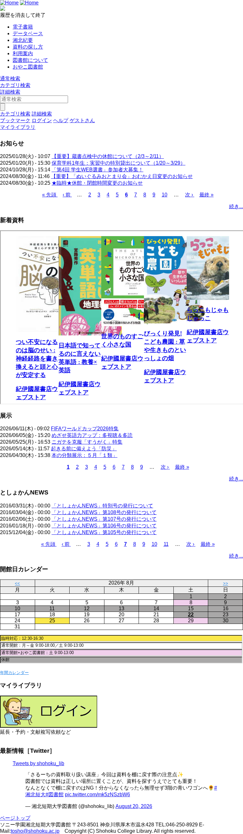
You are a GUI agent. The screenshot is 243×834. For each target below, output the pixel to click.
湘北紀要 (23, 40)
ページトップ (15, 818)
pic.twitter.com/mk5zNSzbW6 (97, 794)
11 (166, 544)
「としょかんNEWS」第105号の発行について (104, 532)
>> (225, 583)
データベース (28, 33)
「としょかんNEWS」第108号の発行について (104, 512)
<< (17, 583)
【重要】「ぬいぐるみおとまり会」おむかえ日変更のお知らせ (122, 176)
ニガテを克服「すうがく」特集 (87, 442)
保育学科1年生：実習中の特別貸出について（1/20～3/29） (118, 163)
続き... (236, 206)
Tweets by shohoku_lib (38, 763)
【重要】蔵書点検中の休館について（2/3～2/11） (108, 156)
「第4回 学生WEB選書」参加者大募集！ (97, 169)
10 (164, 194)
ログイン (42, 120)
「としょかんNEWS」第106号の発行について (104, 525)
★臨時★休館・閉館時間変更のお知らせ (97, 183)
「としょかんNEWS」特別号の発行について (102, 505)
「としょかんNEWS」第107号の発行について (104, 519)
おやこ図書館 (28, 67)
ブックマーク (15, 120)
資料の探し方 (28, 47)
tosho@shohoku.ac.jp (35, 831)
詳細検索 (10, 92)
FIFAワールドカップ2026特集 (85, 428)
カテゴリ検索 (15, 85)
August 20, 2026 (133, 806)
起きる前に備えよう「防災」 (84, 448)
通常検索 (10, 78)
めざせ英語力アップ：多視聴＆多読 (92, 435)
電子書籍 (23, 27)
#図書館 (55, 794)
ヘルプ (60, 120)
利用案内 (23, 53)
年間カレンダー (14, 672)
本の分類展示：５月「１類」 (84, 455)
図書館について (30, 60)
